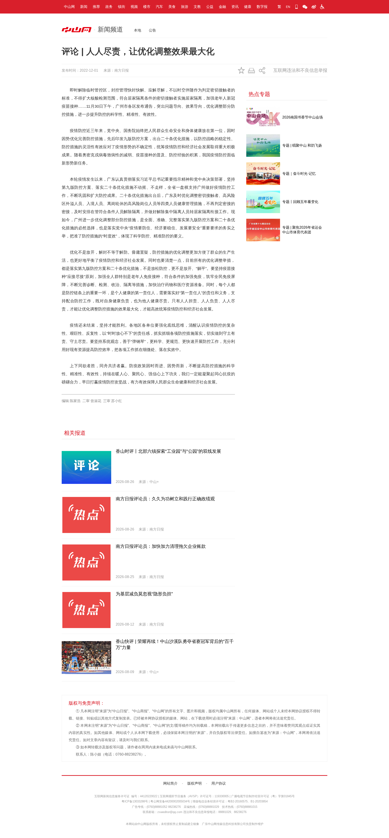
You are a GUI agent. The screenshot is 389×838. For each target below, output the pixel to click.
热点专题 (259, 94)
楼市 (146, 7)
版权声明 (194, 783)
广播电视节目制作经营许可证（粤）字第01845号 (263, 796)
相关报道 (75, 433)
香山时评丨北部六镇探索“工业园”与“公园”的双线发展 (168, 451)
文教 (197, 7)
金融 (222, 7)
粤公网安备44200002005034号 (170, 801)
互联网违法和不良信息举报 (300, 70)
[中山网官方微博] (313, 6)
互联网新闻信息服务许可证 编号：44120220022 (125, 796)
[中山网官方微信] (305, 6)
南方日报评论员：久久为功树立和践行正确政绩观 (165, 498)
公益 (209, 7)
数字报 (262, 7)
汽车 (159, 7)
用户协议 (218, 783)
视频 (134, 7)
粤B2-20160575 (238, 801)
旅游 (184, 7)
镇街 (121, 7)
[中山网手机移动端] (296, 6)
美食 (172, 7)
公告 (152, 30)
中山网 (69, 7)
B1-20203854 (259, 801)
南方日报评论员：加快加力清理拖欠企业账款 (161, 546)
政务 (109, 7)
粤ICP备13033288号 (135, 801)
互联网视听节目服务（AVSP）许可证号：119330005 (194, 796)
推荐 (96, 7)
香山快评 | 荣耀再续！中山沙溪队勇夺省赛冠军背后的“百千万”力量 (175, 644)
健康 (247, 7)
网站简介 (170, 783)
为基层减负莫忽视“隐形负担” (144, 593)
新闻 (83, 7)
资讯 (235, 7)
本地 (137, 30)
